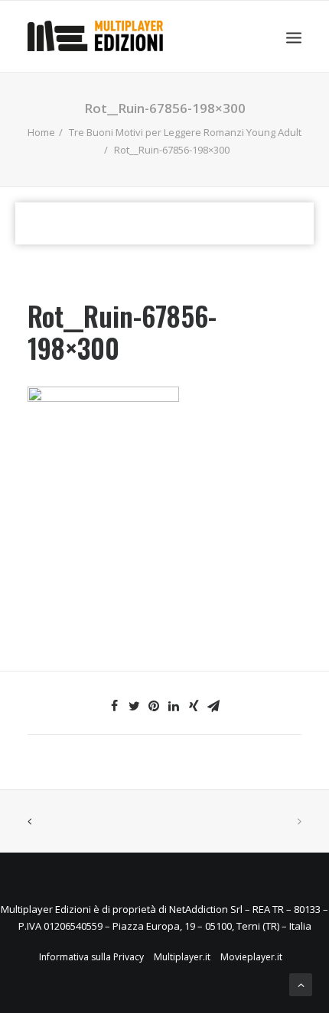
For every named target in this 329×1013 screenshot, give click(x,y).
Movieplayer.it (251, 956)
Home (41, 132)
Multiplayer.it (182, 956)
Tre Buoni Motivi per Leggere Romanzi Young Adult (185, 132)
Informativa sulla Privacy (91, 956)
